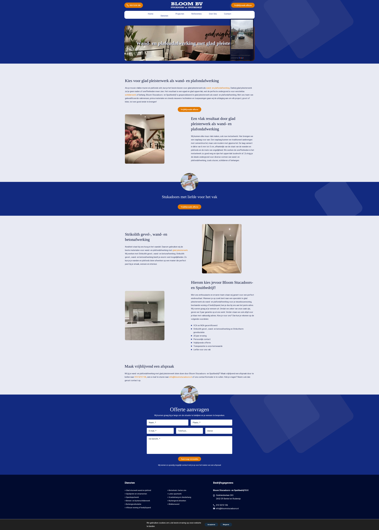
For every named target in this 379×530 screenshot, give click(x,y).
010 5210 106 (135, 5)
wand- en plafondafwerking (218, 88)
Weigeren (226, 524)
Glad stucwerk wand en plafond (138, 490)
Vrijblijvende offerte (243, 5)
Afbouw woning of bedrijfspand (138, 508)
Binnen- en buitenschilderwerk (138, 501)
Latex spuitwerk (175, 494)
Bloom (233, 50)
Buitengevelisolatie (133, 504)
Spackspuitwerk (132, 497)
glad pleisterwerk (180, 250)
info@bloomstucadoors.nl (180, 377)
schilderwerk (130, 95)
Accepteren (211, 524)
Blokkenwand (174, 504)
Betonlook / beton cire (177, 490)
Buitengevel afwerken (177, 501)
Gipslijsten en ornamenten (136, 494)
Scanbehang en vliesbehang (180, 497)
